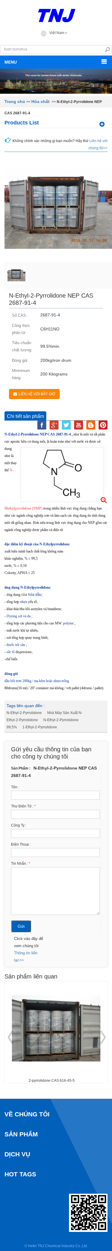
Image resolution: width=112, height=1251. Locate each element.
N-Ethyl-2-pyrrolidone (24, 713)
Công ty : (18, 825)
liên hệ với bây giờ (37, 394)
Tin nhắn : (20, 863)
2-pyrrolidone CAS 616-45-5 (52, 1080)
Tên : (15, 787)
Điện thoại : (21, 844)
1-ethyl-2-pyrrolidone (39, 727)
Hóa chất (40, 101)
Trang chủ (14, 101)
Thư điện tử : (23, 806)
